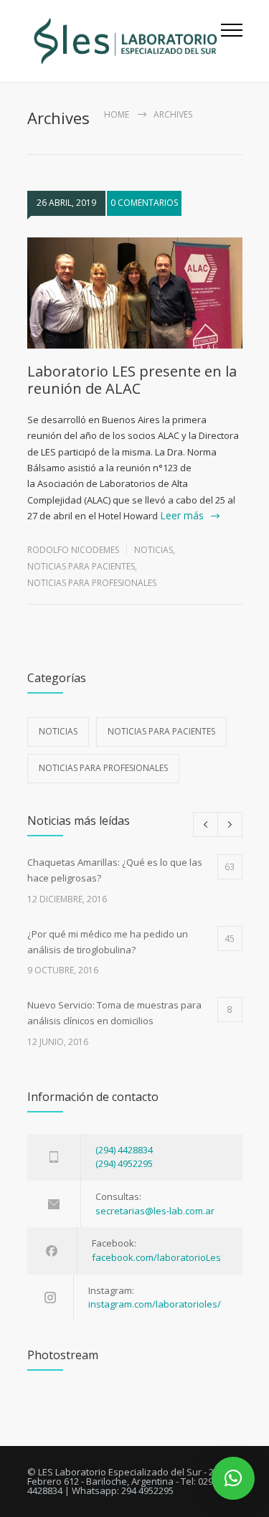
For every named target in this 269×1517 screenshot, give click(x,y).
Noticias (153, 550)
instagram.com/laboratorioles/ (154, 1304)
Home (116, 114)
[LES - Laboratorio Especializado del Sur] (124, 40)
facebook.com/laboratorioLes (156, 1257)
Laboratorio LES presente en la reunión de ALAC (132, 379)
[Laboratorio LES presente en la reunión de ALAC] (134, 293)
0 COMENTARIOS (144, 203)
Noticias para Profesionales (91, 583)
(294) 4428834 (124, 1149)
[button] (233, 1478)
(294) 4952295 (124, 1163)
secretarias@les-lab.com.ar (154, 1210)
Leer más (182, 515)
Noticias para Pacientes (81, 566)
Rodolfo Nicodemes (73, 550)
